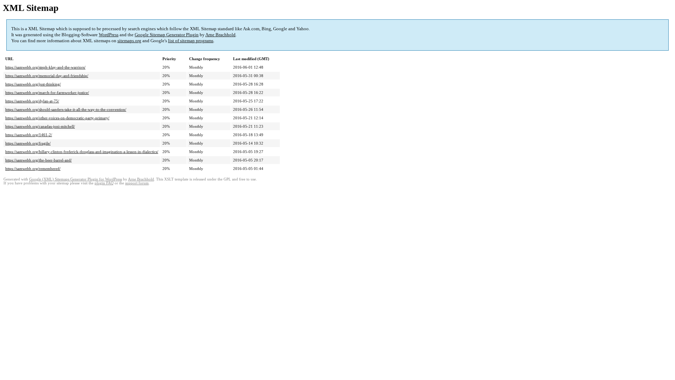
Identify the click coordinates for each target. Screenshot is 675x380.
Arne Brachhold (220, 34)
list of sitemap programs (190, 40)
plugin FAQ (104, 183)
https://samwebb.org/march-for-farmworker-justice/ (47, 92)
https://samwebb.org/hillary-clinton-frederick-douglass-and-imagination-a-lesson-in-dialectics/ (81, 152)
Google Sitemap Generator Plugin (167, 34)
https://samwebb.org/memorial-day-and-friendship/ (46, 76)
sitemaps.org (129, 40)
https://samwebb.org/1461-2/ (28, 135)
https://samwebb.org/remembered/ (32, 168)
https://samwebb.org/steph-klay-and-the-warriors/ (45, 67)
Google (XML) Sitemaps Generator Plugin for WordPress (75, 179)
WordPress (108, 34)
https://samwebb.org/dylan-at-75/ (32, 101)
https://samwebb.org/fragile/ (28, 143)
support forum (137, 183)
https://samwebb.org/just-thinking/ (33, 84)
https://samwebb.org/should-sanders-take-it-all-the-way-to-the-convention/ (65, 109)
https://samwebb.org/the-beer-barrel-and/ (38, 160)
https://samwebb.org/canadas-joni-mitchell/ (40, 126)
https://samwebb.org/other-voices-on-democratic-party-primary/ (57, 118)
